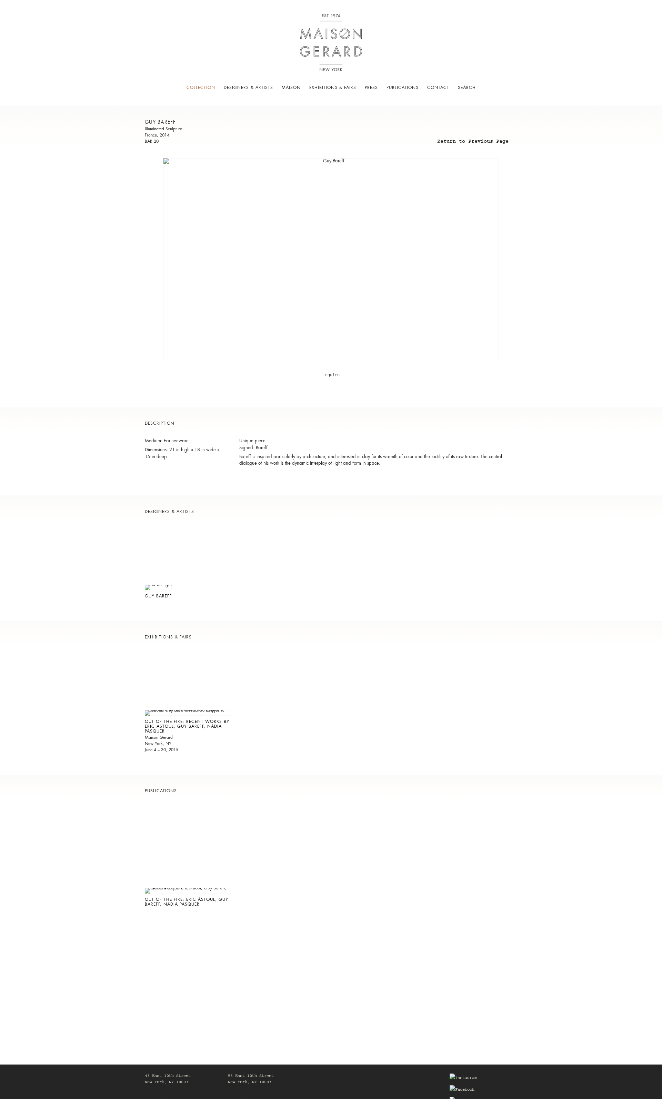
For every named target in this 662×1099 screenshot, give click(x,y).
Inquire (331, 375)
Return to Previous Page (473, 142)
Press (371, 87)
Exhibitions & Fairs (332, 87)
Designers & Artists (248, 87)
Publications (403, 87)
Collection (201, 87)
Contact (438, 87)
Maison (291, 87)
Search (467, 87)
